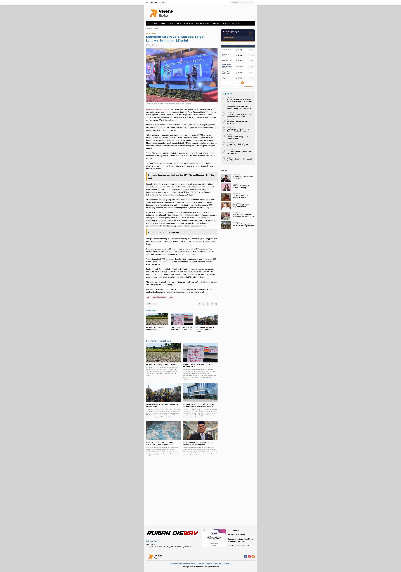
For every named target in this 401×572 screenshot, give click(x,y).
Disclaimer (227, 564)
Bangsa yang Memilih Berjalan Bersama (241, 206)
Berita (148, 33)
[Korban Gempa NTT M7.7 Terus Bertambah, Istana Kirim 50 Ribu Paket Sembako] (163, 430)
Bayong (153, 44)
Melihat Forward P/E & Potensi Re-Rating (241, 187)
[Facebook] (245, 557)
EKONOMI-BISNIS (201, 23)
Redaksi (209, 564)
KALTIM (234, 23)
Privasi (201, 564)
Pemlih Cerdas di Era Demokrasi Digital (240, 196)
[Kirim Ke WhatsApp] (216, 304)
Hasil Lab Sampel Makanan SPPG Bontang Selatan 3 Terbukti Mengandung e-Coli (239, 130)
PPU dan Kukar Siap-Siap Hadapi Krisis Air (155, 328)
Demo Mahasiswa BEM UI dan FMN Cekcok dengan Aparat (204, 329)
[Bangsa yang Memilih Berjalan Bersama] (226, 206)
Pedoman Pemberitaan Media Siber (183, 564)
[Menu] (147, 2)
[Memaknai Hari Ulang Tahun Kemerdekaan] (226, 178)
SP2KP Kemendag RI (248, 86)
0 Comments (152, 304)
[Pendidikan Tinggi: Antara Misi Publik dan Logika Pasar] (226, 225)
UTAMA (154, 23)
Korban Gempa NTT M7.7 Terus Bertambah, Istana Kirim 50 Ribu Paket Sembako (162, 443)
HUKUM (170, 23)
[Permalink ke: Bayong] (148, 45)
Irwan (171, 297)
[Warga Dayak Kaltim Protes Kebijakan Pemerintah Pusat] (182, 319)
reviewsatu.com (161, 109)
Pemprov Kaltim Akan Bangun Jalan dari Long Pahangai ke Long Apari (198, 443)
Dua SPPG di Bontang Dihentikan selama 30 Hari (239, 152)
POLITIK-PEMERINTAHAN (184, 23)
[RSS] (253, 557)
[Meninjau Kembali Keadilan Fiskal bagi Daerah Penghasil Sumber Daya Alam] (225, 216)
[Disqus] (182, 490)
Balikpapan (150, 109)
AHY (148, 297)
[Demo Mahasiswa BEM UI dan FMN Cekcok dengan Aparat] (206, 319)
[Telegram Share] (211, 304)
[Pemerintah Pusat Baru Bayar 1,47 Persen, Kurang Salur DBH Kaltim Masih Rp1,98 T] (200, 392)
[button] (253, 2)
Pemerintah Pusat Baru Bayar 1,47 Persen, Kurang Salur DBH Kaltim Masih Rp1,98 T (198, 405)
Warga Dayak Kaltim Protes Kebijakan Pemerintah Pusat (181, 328)
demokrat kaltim (159, 297)
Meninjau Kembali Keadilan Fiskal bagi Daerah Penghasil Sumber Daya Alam (243, 215)
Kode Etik (217, 564)
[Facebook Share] (199, 304)
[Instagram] (249, 557)
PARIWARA (226, 23)
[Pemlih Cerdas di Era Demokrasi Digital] (226, 197)
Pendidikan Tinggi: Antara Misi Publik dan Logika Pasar (243, 225)
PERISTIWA (215, 23)
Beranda (154, 2)
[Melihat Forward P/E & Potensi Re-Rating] (226, 187)
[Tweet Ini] (203, 304)
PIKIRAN (162, 23)
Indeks (163, 2)
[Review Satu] (162, 13)
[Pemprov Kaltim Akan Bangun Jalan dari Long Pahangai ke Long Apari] (200, 430)
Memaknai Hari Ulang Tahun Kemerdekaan (237, 137)
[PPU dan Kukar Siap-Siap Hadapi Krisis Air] (157, 319)
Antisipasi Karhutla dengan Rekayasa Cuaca (237, 122)
